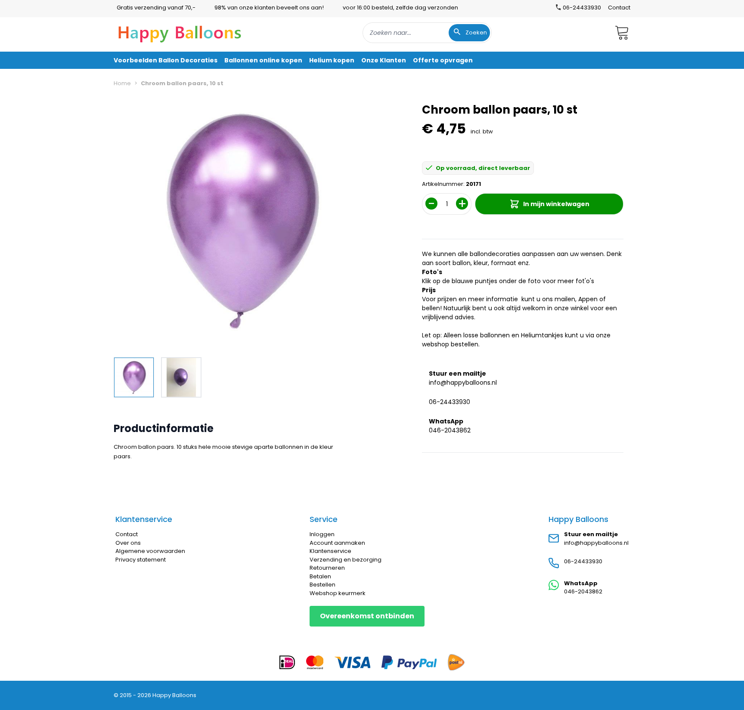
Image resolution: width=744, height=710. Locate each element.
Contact (619, 7)
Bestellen (322, 584)
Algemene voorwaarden (150, 551)
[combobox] (427, 32)
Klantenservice (330, 551)
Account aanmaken (337, 543)
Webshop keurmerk (338, 593)
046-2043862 (450, 430)
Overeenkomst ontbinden (367, 616)
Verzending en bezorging (345, 560)
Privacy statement (140, 560)
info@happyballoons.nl (463, 382)
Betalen (320, 576)
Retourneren (327, 568)
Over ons (128, 543)
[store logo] (180, 33)
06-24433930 (449, 402)
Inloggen (322, 534)
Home (122, 83)
